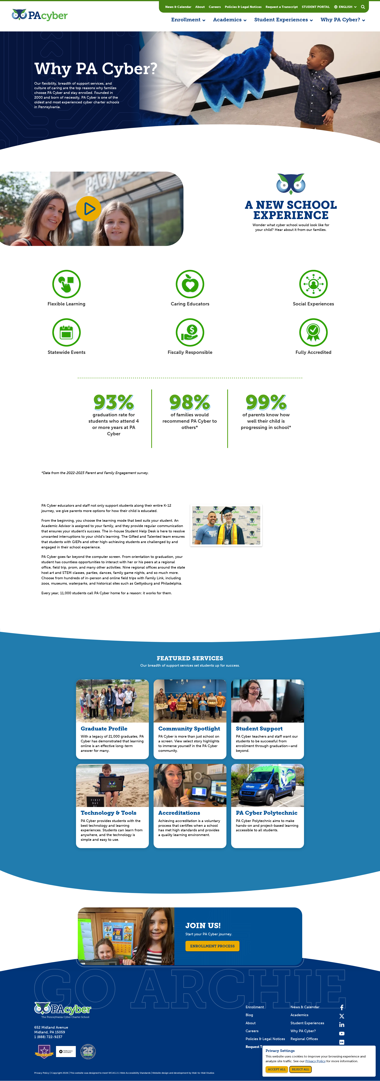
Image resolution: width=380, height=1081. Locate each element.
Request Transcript (262, 1047)
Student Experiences (307, 1023)
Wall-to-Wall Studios (203, 1073)
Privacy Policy (41, 1073)
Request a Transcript (282, 7)
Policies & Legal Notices (243, 7)
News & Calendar (178, 7)
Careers (215, 7)
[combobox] (345, 7)
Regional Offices (304, 1039)
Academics (299, 1015)
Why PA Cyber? (303, 1031)
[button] (188, 20)
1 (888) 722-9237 (48, 1037)
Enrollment (255, 1007)
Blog (249, 1015)
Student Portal (316, 7)
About (200, 7)
